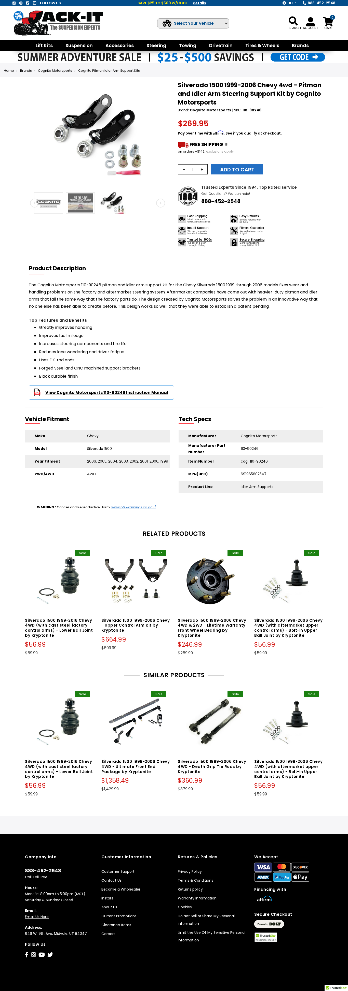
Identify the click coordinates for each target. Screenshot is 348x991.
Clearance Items (116, 924)
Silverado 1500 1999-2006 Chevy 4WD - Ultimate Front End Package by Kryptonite (135, 766)
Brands (26, 70)
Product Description (57, 268)
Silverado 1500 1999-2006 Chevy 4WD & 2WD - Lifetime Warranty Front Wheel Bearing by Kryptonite (212, 628)
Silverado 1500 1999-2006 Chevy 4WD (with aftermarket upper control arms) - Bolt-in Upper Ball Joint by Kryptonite (288, 628)
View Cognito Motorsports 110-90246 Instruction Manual (106, 392)
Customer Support (118, 871)
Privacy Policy (190, 871)
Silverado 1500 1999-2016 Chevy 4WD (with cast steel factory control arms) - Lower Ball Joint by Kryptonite (59, 628)
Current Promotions (119, 916)
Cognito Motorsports (55, 70)
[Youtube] (34, 3)
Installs (107, 898)
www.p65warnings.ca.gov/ (133, 507)
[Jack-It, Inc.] (64, 23)
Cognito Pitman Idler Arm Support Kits (109, 70)
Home (9, 70)
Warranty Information (197, 898)
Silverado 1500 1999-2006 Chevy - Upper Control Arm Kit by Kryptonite (135, 625)
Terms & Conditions (195, 880)
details (199, 3)
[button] (30, 135)
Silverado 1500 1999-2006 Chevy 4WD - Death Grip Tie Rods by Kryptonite (212, 766)
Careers (108, 933)
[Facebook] (14, 3)
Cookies (185, 907)
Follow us (50, 3)
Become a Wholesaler (120, 889)
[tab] (60, 268)
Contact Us (111, 880)
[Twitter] (27, 3)
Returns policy (190, 889)
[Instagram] (20, 3)
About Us (109, 907)
